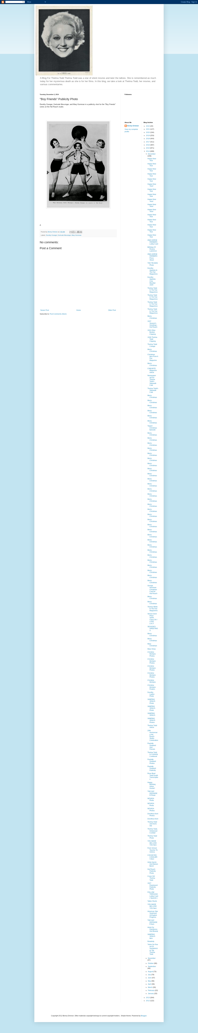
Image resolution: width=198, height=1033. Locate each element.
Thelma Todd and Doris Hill (152, 824)
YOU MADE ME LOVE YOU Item (152, 843)
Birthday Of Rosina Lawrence (152, 249)
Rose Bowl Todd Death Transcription (152, 776)
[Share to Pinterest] (81, 232)
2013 (148, 998)
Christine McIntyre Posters (151, 687)
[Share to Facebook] (78, 232)
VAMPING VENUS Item (151, 936)
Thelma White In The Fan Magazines (152, 609)
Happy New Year (151, 160)
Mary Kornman (76, 235)
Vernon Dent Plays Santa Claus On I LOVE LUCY (152, 618)
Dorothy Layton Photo (150, 694)
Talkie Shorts (152, 901)
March (150, 987)
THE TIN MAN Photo (152, 264)
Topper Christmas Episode (152, 428)
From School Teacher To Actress (152, 850)
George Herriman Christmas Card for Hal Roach (152, 589)
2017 (148, 142)
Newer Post (44, 310)
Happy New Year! (151, 185)
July (149, 975)
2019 (148, 135)
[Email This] (70, 232)
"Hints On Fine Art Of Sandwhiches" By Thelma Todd (152, 949)
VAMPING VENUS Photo (151, 701)
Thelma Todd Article (152, 726)
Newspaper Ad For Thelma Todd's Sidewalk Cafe (151, 380)
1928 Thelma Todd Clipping (152, 339)
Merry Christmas (152, 317)
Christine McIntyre (151, 681)
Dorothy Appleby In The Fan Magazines (152, 271)
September (152, 966)
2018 (148, 139)
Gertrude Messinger (64, 235)
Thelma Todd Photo (152, 837)
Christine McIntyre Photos (151, 654)
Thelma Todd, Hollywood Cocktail (152, 831)
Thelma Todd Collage (152, 345)
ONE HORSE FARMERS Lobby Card (152, 242)
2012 (148, 1001)
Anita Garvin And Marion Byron (152, 864)
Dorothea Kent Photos (152, 815)
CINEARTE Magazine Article (152, 370)
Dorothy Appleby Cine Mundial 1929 (151, 281)
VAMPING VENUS (151, 714)
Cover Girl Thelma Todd (151, 878)
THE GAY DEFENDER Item (152, 922)
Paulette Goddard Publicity (151, 768)
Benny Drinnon (133, 126)
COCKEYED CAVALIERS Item (152, 857)
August (150, 972)
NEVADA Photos (151, 809)
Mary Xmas (151, 649)
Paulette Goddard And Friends (151, 746)
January (151, 993)
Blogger (144, 1016)
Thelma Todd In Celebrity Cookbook (152, 754)
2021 (148, 129)
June (150, 978)
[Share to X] (75, 232)
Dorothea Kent (152, 819)
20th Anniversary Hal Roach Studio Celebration (152, 735)
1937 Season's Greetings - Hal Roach (152, 324)
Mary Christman (152, 645)
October (151, 963)
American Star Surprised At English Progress (152, 914)
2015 (148, 148)
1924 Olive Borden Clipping (151, 332)
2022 (148, 126)
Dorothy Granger (51, 235)
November (152, 958)
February (151, 990)
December (152, 154)
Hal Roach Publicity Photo (151, 871)
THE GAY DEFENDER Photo (152, 793)
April (150, 984)
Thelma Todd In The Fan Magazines (152, 290)
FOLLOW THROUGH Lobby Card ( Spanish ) (152, 895)
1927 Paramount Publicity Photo (152, 886)
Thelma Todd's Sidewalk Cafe (152, 390)
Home (78, 310)
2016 (148, 145)
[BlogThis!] (73, 232)
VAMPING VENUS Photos (151, 720)
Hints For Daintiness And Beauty (152, 929)
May (149, 981)
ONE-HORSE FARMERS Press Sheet (152, 257)
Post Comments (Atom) (58, 314)
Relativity (150, 941)
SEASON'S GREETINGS (152, 628)
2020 (148, 132)
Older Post (112, 310)
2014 (148, 151)
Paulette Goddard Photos (151, 761)
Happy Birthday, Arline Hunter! (151, 785)
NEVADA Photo (150, 799)
